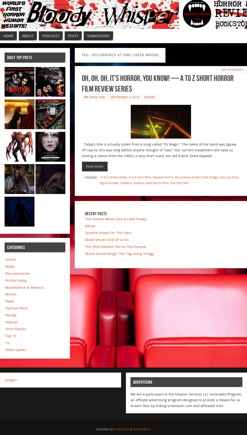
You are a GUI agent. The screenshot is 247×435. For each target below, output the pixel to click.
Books (10, 266)
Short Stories (15, 329)
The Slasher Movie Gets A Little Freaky (115, 219)
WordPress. (142, 429)
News (9, 301)
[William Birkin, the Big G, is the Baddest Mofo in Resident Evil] (19, 147)
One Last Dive (229, 177)
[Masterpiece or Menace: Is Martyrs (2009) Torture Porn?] (19, 83)
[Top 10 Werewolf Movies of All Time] (50, 83)
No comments (232, 69)
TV (7, 343)
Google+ (11, 380)
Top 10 (10, 336)
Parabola (122, 429)
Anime (10, 259)
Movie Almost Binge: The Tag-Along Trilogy (119, 253)
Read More (94, 166)
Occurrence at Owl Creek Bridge (196, 177)
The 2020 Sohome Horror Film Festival (115, 246)
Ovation (138, 183)
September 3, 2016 (124, 97)
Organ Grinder (109, 183)
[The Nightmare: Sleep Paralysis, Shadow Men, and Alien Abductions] (19, 212)
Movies (150, 97)
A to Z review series (114, 177)
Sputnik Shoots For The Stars (108, 232)
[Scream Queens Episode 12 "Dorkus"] (19, 115)
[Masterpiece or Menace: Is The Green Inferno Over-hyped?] (50, 115)
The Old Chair (179, 183)
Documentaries (17, 273)
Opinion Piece (16, 308)
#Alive (90, 226)
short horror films (157, 183)
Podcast (11, 322)
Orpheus (126, 183)
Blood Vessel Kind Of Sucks (107, 239)
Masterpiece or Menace (24, 287)
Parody (10, 315)
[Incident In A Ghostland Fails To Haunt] (50, 147)
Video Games (15, 350)
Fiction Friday (16, 280)
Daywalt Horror (163, 177)
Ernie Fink (97, 97)
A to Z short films (140, 177)
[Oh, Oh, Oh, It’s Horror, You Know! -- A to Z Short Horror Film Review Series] (161, 122)
